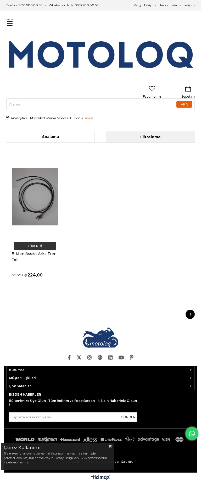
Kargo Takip (143, 5)
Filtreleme (150, 137)
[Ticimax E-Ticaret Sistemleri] (100, 478)
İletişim (189, 5)
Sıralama (50, 136)
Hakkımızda (168, 5)
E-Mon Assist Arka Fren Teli (34, 256)
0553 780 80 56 (86, 5)
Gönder (128, 417)
